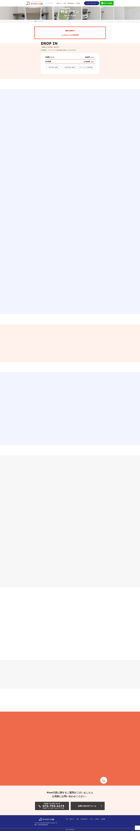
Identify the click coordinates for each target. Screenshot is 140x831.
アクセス (91, 819)
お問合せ (97, 819)
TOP (67, 819)
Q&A (65, 3)
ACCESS (78, 3)
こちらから (53, 162)
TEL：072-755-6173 (41, 825)
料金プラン (59, 3)
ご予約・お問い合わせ (91, 3)
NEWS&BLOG (71, 3)
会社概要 (103, 819)
